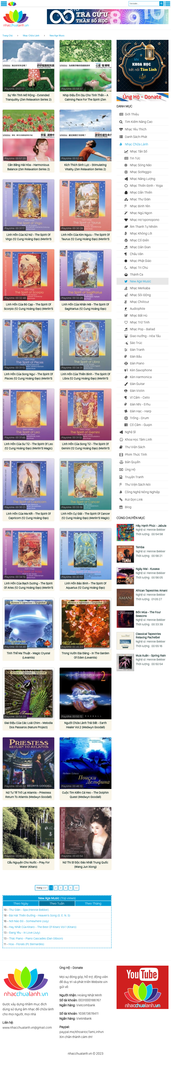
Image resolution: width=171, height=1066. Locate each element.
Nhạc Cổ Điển (139, 240)
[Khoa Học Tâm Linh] (142, 91)
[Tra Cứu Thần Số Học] (107, 23)
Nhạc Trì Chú (139, 267)
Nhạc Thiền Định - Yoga (146, 185)
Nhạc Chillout (139, 301)
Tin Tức (135, 158)
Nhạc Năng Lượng (142, 178)
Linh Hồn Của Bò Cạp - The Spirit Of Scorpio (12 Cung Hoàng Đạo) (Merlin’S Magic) (28, 309)
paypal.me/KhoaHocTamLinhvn (81, 1032)
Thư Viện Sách (135, 447)
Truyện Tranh (134, 477)
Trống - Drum (139, 418)
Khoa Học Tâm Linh (138, 439)
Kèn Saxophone (141, 370)
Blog (128, 507)
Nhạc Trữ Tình (140, 322)
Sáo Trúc (136, 342)
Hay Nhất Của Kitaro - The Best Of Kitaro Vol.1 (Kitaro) (42, 927)
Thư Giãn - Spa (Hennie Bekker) (29, 909)
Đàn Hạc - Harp (140, 411)
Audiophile (137, 308)
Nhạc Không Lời (141, 233)
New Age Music (57, 35)
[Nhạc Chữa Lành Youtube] (142, 1008)
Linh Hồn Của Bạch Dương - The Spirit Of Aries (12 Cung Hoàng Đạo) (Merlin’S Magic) (28, 588)
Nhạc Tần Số (138, 151)
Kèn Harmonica (141, 377)
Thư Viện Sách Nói (138, 484)
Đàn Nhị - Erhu (140, 404)
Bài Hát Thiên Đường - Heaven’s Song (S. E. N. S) (39, 915)
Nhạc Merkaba (140, 288)
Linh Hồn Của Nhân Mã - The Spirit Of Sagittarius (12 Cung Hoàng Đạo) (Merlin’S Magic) (85, 309)
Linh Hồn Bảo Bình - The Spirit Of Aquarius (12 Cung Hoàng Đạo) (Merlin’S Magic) (85, 588)
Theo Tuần (57, 903)
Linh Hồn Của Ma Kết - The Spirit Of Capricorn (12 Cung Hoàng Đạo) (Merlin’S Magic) (28, 518)
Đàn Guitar (137, 383)
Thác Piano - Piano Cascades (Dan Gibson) (36, 938)
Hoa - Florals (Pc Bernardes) (26, 944)
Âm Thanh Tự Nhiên (143, 226)
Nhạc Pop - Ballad (142, 329)
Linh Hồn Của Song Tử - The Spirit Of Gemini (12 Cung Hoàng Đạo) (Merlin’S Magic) (85, 448)
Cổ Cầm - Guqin (141, 424)
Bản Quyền (132, 462)
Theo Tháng (93, 903)
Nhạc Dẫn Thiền (141, 192)
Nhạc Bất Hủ (138, 315)
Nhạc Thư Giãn (140, 199)
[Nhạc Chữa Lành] (12, 5)
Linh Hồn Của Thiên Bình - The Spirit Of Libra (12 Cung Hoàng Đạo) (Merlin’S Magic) (85, 378)
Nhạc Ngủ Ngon (141, 213)
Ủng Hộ (130, 469)
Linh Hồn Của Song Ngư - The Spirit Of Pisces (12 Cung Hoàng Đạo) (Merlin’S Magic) (28, 378)
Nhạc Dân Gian (140, 247)
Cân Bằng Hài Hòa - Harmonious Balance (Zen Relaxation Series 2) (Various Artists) (28, 169)
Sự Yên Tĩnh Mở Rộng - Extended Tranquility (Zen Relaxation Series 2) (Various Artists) (28, 99)
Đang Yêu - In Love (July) (24, 932)
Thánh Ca (136, 274)
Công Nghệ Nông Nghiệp (142, 492)
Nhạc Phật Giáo (140, 260)
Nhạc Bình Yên (140, 206)
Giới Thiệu (132, 114)
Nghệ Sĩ (130, 432)
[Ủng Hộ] (142, 100)
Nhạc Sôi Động (140, 295)
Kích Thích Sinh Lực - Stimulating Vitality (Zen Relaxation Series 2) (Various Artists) (85, 169)
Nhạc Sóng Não (141, 165)
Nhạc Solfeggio (140, 172)
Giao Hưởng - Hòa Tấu (145, 336)
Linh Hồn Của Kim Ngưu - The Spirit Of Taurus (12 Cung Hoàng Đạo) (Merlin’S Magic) (85, 239)
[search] (161, 3)
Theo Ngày (20, 903)
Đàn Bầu (136, 356)
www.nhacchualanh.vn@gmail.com (27, 1027)
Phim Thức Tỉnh (136, 454)
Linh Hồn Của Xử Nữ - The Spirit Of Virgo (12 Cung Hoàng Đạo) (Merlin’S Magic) (28, 239)
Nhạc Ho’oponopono (144, 219)
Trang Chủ (8, 35)
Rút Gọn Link (134, 499)
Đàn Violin (137, 390)
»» (76, 887)
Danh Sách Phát (136, 136)
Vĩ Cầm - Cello (140, 397)
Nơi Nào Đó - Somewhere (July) (29, 921)
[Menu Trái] (4, 5)
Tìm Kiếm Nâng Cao (138, 121)
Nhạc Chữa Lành (31, 35)
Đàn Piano (137, 363)
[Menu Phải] (167, 5)
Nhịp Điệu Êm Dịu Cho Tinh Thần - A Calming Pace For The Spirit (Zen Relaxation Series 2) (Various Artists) (85, 99)
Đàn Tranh (137, 349)
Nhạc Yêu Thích (135, 129)
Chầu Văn (136, 254)
